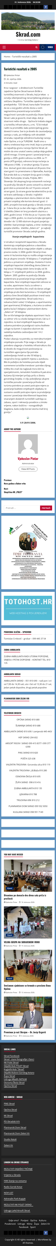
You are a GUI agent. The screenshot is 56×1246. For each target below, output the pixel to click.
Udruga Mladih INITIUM (15, 1079)
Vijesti (9, 888)
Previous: (15, 482)
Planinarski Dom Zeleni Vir (17, 1133)
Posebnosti (10, 1223)
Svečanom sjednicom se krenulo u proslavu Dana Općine (27, 987)
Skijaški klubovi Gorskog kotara (19, 1072)
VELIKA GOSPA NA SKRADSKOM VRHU (22, 942)
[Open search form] (37, 47)
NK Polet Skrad (11, 1062)
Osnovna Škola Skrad (14, 1082)
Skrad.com (28, 34)
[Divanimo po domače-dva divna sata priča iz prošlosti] (28, 876)
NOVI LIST (8, 1192)
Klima (29, 1223)
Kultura (42, 1220)
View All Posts (28, 469)
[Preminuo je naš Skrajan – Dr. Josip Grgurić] (28, 1013)
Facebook (23, 1227)
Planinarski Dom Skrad (15, 1127)
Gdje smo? (14, 1220)
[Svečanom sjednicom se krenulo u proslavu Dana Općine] (28, 966)
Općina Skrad (10, 1085)
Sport (33, 1227)
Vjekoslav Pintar (13, 75)
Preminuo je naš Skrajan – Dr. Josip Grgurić (25, 1032)
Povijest (24, 1220)
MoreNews (43, 1239)
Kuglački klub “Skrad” (14, 1069)
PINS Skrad (9, 1103)
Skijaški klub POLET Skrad (16, 1065)
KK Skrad (8, 1115)
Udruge (21, 1223)
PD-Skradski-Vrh (12, 1121)
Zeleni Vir (8, 1145)
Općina (33, 1220)
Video (50, 47)
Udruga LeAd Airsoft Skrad (17, 1210)
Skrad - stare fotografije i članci (19, 1059)
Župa (36, 1223)
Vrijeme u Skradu (12, 1175)
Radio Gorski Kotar (13, 1186)
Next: (13, 490)
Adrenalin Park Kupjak (15, 1198)
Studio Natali (10, 1139)
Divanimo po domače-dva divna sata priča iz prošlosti (25, 897)
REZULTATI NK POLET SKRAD (18, 1204)
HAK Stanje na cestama (15, 1180)
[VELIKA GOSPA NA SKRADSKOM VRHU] (28, 922)
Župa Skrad (9, 1076)
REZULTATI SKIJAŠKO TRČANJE (18, 1169)
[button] (4, 47)
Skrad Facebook (11, 1055)
